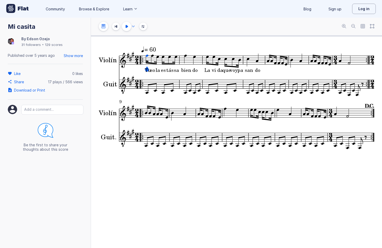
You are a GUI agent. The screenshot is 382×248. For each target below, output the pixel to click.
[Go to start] (116, 26)
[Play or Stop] (126, 26)
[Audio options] (133, 26)
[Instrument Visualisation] (143, 26)
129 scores (54, 45)
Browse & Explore (94, 9)
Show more (73, 55)
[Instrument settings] (103, 26)
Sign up (334, 9)
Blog (307, 9)
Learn (128, 9)
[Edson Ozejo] (11, 41)
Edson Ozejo (38, 39)
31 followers (31, 45)
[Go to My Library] (17, 9)
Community (55, 9)
